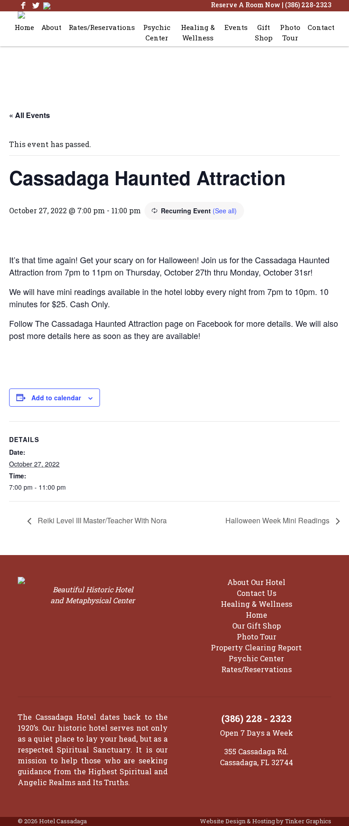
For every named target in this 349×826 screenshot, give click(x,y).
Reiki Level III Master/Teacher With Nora (101, 520)
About (51, 27)
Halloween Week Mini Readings (278, 520)
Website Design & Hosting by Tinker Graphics (265, 821)
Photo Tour (290, 32)
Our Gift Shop (256, 625)
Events (236, 27)
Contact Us (256, 593)
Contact (321, 27)
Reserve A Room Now (245, 4)
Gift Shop (264, 32)
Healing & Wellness (198, 32)
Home (24, 27)
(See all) (225, 210)
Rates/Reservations (102, 27)
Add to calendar (56, 397)
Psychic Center (156, 32)
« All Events (29, 115)
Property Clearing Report (256, 647)
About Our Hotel (256, 582)
